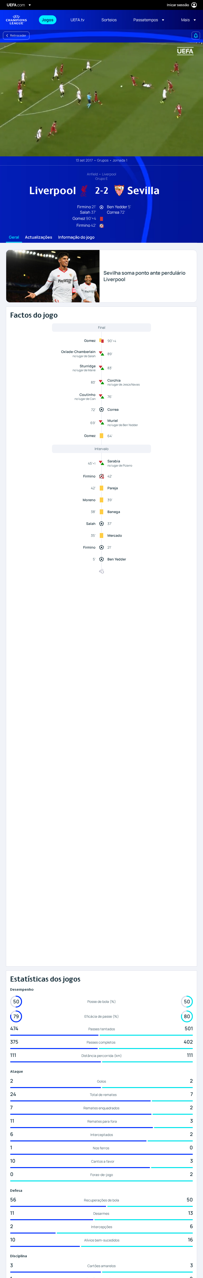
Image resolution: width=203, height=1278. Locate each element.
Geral (14, 237)
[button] (148, 19)
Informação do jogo (76, 237)
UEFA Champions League (16, 19)
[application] (101, 99)
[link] (48, 19)
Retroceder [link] (18, 35)
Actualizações (38, 237)
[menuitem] (50, 19)
